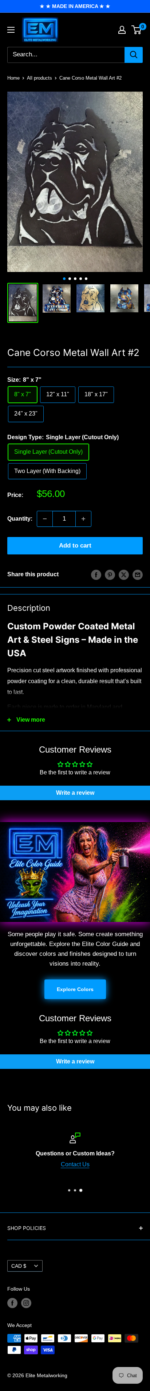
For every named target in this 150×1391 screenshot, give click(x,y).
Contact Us (75, 1164)
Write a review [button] (75, 793)
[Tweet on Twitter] (124, 574)
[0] (136, 29)
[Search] (134, 55)
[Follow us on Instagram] (26, 1303)
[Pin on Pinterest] (110, 574)
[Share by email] (138, 574)
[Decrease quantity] (44, 518)
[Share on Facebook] (96, 574)
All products (39, 78)
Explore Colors (75, 989)
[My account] (122, 30)
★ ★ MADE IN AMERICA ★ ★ (75, 6)
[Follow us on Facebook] (12, 1303)
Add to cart (75, 545)
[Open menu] (11, 30)
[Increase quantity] (83, 518)
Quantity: (19, 519)
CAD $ (18, 1266)
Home (13, 78)
